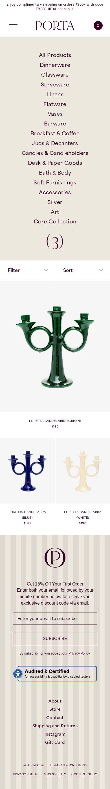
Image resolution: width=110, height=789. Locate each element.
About (55, 701)
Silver (54, 202)
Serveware (55, 84)
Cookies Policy (84, 774)
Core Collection (55, 221)
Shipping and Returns (55, 725)
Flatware (54, 104)
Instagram (55, 734)
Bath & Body (55, 173)
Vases (55, 114)
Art (55, 212)
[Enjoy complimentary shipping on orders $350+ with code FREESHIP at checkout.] (55, 7)
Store (55, 709)
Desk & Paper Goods (55, 163)
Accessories (55, 192)
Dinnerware (55, 65)
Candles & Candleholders (55, 153)
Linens (55, 94)
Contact (55, 717)
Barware (55, 123)
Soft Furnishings (55, 182)
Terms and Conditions (68, 765)
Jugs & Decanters (55, 143)
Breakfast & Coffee (55, 133)
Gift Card (55, 742)
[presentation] (55, 359)
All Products (55, 55)
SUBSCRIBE (55, 638)
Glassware (55, 75)
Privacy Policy (79, 653)
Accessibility (54, 774)
